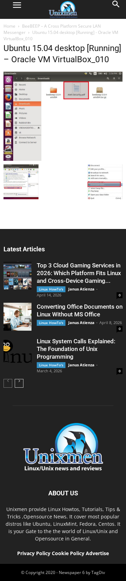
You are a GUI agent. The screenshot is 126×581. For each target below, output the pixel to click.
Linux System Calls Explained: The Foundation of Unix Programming (76, 349)
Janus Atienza (81, 289)
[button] (116, 9)
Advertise (97, 553)
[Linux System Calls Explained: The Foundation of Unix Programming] (17, 351)
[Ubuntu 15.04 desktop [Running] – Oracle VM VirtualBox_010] (63, 159)
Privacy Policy (33, 553)
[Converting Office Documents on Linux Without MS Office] (17, 317)
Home (9, 26)
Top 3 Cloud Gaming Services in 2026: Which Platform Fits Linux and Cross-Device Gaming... (79, 273)
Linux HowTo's (51, 289)
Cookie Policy (69, 553)
